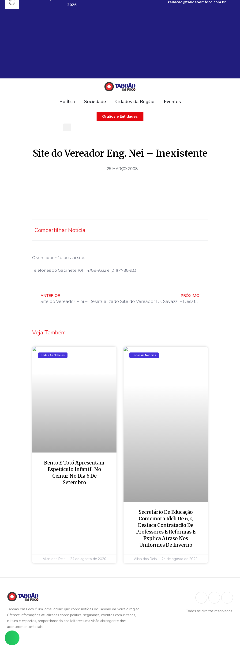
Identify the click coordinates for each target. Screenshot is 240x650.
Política (67, 101)
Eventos (172, 101)
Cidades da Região (134, 101)
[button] (67, 127)
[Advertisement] (120, 45)
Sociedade (95, 101)
